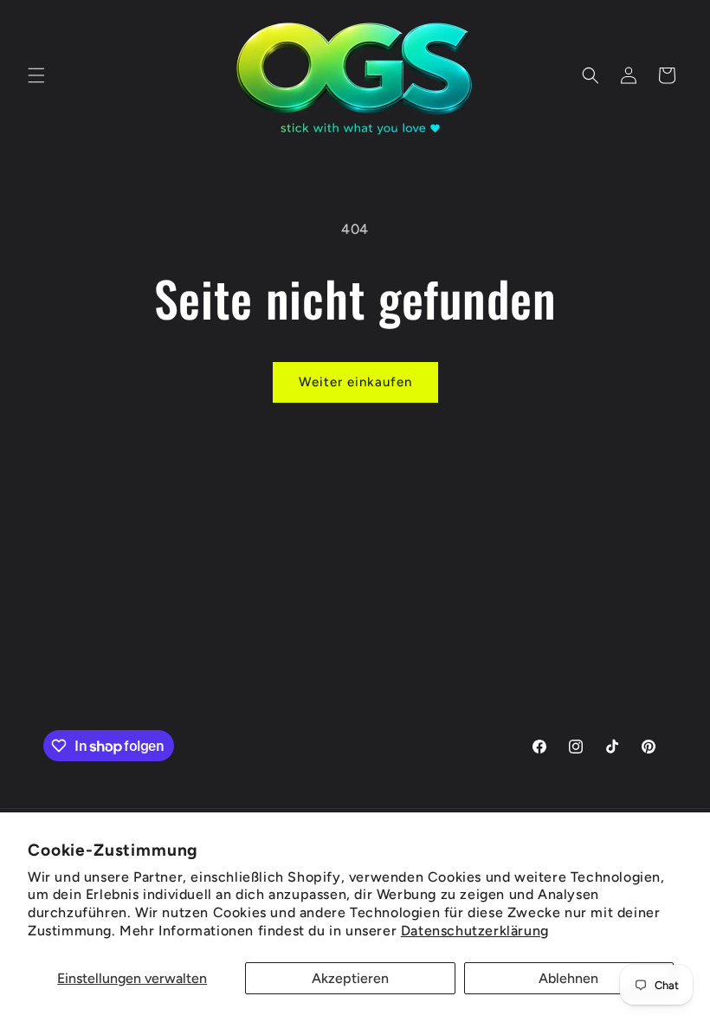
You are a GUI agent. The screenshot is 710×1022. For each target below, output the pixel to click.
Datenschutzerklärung (475, 930)
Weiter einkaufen (355, 382)
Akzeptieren (350, 978)
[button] (36, 75)
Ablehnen (568, 978)
